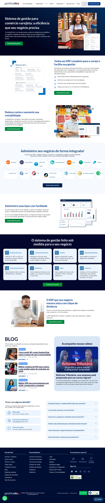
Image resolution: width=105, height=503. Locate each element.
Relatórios (32, 472)
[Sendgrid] (69, 164)
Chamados (52, 459)
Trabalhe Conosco (10, 467)
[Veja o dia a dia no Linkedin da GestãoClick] (84, 471)
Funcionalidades (27, 3)
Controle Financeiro (35, 457)
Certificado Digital (54, 464)
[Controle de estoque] (15, 272)
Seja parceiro (70, 3)
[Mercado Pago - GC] (12, 164)
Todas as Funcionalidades (57, 472)
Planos (51, 3)
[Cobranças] (82, 175)
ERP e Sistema (23, 363)
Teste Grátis (8, 464)
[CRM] (36, 175)
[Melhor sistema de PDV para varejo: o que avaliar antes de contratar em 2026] (11, 368)
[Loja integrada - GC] (28, 164)
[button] (4, 498)
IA (46, 3)
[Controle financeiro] (40, 256)
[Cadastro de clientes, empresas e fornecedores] (90, 272)
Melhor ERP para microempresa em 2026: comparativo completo (34, 384)
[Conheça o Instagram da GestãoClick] (72, 471)
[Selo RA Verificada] (93, 493)
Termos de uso (73, 493)
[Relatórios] (40, 272)
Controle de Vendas (35, 462)
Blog (78, 3)
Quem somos (9, 459)
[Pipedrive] (97, 164)
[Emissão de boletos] (90, 256)
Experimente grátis (94, 3)
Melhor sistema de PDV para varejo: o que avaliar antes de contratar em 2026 (34, 369)
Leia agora (22, 359)
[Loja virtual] (22, 175)
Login (84, 3)
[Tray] (8, 175)
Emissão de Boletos (35, 467)
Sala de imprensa (10, 480)
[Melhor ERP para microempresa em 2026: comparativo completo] (11, 385)
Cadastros (32, 469)
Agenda (51, 462)
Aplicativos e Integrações (57, 467)
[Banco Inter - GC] (43, 164)
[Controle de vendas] (65, 256)
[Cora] (83, 164)
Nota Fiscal (22, 349)
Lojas (50, 457)
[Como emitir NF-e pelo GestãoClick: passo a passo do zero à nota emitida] (11, 354)
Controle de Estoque (35, 459)
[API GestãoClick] (48, 175)
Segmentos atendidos (11, 475)
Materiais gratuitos (10, 472)
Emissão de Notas (34, 464)
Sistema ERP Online (55, 469)
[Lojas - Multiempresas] (65, 272)
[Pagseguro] (56, 164)
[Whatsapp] (89, 471)
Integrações (39, 3)
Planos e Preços (10, 462)
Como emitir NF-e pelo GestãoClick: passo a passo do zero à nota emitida (35, 353)
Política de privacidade (62, 493)
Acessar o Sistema (10, 457)
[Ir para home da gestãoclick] (12, 3)
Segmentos (59, 3)
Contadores (8, 477)
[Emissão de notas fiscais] (15, 256)
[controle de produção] (64, 175)
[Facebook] (80, 471)
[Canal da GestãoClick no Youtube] (76, 471)
